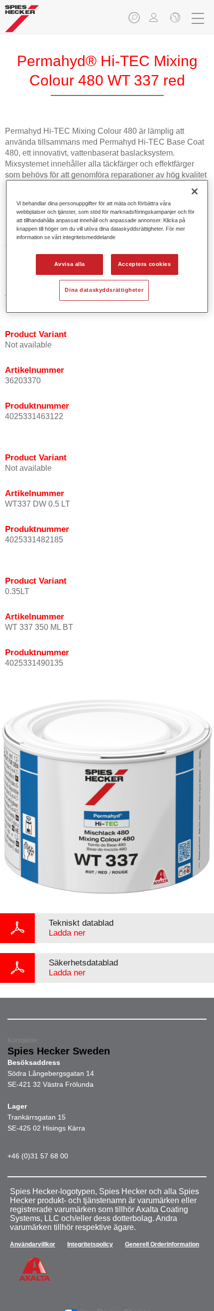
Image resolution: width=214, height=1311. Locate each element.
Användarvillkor (32, 1244)
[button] (134, 20)
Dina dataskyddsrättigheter (104, 290)
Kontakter (22, 1040)
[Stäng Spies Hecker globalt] (174, 18)
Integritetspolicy (90, 1244)
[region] (107, 246)
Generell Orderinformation (162, 1244)
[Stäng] (195, 191)
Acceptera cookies (144, 264)
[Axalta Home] (22, 22)
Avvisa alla (69, 264)
